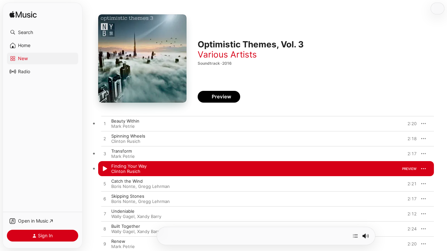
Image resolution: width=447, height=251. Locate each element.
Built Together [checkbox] (125, 226)
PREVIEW (409, 124)
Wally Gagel (122, 216)
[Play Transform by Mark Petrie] (104, 154)
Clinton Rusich (125, 141)
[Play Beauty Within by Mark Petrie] (104, 124)
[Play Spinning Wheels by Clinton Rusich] (104, 139)
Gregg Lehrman (154, 186)
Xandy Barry (149, 216)
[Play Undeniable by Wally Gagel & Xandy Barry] (104, 214)
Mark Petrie (123, 126)
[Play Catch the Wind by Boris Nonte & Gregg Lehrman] (104, 184)
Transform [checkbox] (121, 151)
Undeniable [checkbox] (122, 211)
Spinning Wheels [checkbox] (128, 136)
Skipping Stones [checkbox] (127, 196)
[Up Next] (355, 236)
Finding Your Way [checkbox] (129, 166)
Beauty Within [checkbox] (125, 121)
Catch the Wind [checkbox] (127, 181)
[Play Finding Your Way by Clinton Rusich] (104, 169)
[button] (42, 32)
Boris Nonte (123, 186)
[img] (23, 15)
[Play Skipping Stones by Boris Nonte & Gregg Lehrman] (104, 199)
